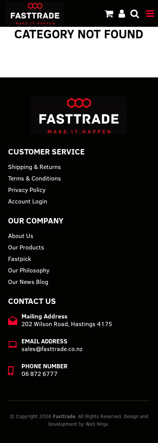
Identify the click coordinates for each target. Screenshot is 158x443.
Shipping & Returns (34, 167)
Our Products (26, 247)
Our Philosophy (28, 270)
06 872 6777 (39, 373)
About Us (20, 236)
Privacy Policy (27, 190)
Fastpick (19, 259)
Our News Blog (28, 281)
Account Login (27, 201)
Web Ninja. (97, 423)
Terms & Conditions (34, 178)
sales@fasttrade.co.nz (51, 349)
